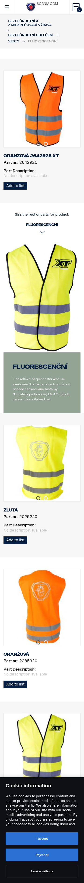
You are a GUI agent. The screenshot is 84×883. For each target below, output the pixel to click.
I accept (42, 838)
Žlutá (11, 510)
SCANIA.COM (47, 4)
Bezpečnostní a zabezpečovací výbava (30, 23)
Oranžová (16, 654)
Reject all (42, 855)
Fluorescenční (40, 366)
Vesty (13, 41)
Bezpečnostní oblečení (30, 35)
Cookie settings (42, 871)
